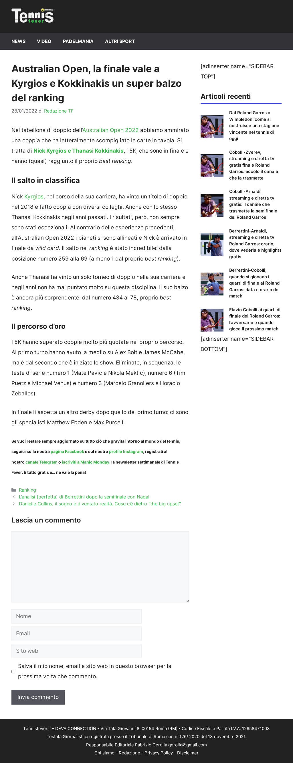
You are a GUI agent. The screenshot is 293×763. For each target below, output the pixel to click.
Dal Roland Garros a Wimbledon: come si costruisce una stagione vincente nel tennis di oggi (254, 125)
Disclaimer (188, 753)
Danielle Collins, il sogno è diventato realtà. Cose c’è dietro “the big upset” (100, 503)
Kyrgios (33, 196)
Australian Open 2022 (110, 130)
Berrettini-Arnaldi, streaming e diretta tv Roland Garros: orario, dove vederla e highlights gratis (255, 243)
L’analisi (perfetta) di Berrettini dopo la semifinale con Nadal (84, 497)
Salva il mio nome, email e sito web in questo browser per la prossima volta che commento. (94, 671)
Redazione (129, 753)
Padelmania (78, 41)
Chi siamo (104, 753)
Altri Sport (120, 41)
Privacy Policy (158, 753)
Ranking (27, 490)
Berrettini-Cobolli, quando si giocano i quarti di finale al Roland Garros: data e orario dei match (254, 283)
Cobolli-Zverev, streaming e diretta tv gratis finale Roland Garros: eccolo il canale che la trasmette (253, 165)
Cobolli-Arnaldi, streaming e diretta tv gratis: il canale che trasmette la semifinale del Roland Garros (253, 204)
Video (44, 41)
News (18, 41)
